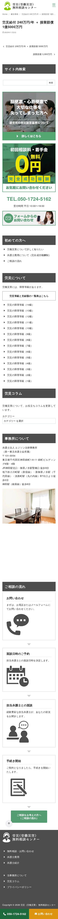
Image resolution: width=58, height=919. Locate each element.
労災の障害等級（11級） (20, 322)
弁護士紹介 (13, 862)
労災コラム (13, 881)
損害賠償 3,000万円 (42, 54)
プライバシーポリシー (19, 887)
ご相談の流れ (14, 261)
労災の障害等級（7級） (20, 345)
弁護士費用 (13, 857)
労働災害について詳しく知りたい (25, 249)
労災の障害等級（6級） (20, 351)
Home (5, 14)
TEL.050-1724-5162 (29, 198)
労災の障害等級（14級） (20, 304)
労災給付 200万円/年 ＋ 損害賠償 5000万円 (27, 46)
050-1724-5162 (16, 914)
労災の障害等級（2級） (20, 375)
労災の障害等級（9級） (20, 334)
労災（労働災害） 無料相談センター (38, 904)
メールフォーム (39, 604)
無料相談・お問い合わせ (20, 851)
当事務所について (17, 875)
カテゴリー (8, 416)
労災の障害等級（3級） (20, 369)
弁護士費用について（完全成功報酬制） (29, 255)
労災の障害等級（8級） (20, 340)
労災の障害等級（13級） (20, 310)
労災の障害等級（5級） (20, 357)
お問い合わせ (45, 913)
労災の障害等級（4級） (20, 363)
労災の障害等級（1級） (20, 381)
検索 (51, 82)
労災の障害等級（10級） (20, 328)
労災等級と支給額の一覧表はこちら (29, 296)
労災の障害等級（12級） (20, 316)
